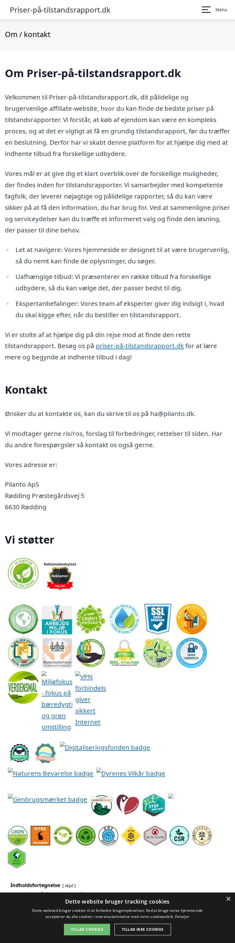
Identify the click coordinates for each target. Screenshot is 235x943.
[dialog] (117, 918)
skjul (69, 885)
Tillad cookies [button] (87, 929)
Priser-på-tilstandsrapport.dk (60, 10)
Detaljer (182, 916)
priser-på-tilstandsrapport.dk (140, 345)
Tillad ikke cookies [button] (143, 929)
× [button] (228, 899)
